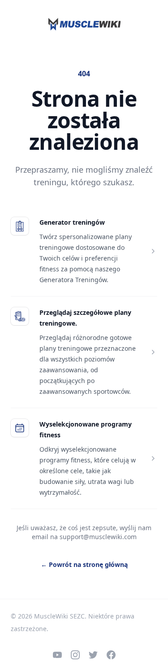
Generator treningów (72, 222)
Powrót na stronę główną (84, 564)
